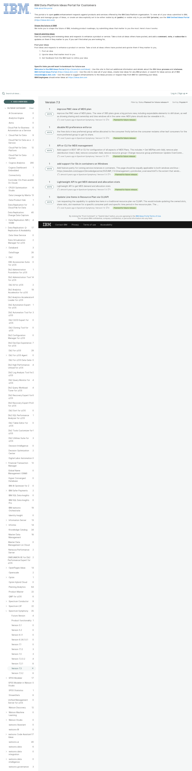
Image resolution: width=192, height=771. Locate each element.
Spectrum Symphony (85, 120)
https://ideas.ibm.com (44, 20)
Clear (31, 108)
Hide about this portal (43, 8)
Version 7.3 (100, 120)
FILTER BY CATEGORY (16, 108)
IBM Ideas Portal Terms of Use (148, 216)
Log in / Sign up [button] (178, 93)
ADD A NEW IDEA (20, 102)
